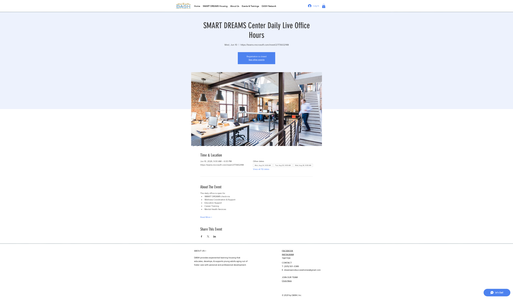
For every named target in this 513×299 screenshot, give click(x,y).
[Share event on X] (208, 236)
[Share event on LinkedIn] (214, 236)
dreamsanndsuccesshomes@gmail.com (302, 270)
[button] (323, 6)
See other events (257, 60)
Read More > (206, 217)
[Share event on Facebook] (201, 236)
